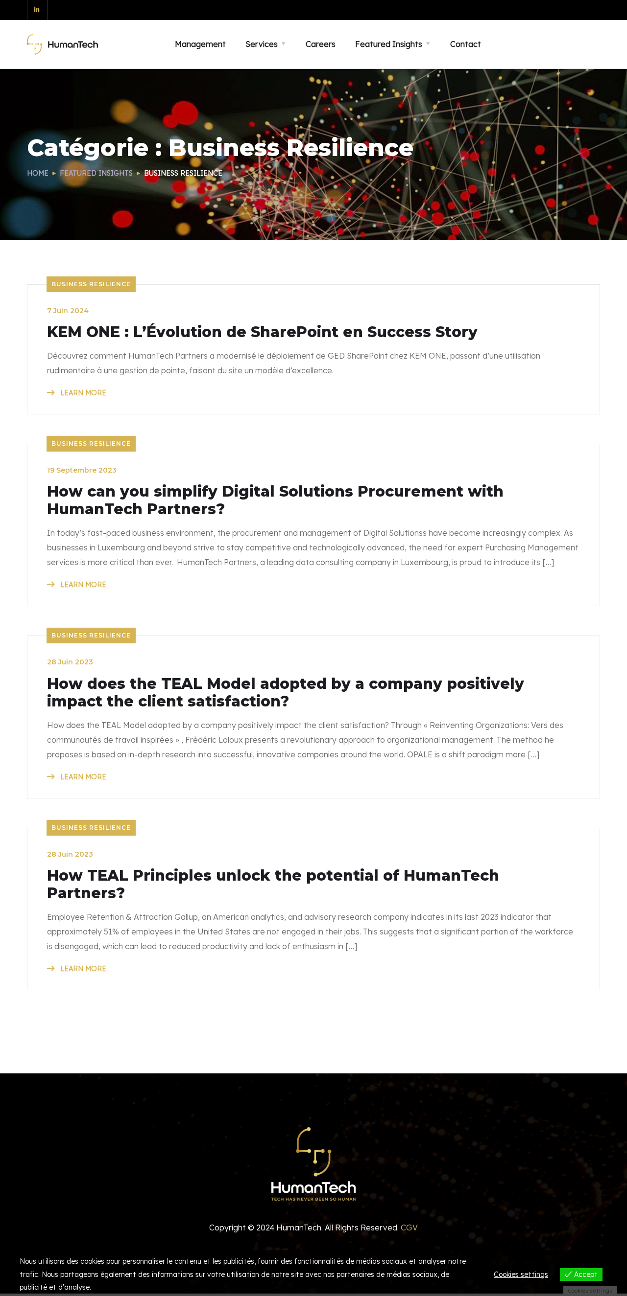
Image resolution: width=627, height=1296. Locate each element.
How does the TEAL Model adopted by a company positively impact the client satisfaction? (285, 692)
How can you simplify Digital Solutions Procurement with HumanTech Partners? (275, 500)
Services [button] (261, 44)
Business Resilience (91, 284)
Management (200, 44)
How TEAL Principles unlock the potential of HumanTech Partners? (273, 884)
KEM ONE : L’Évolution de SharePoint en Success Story (262, 332)
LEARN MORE (82, 392)
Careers (321, 44)
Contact (465, 44)
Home (37, 173)
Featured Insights (96, 173)
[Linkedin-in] (37, 10)
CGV (409, 1227)
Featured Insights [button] (388, 44)
